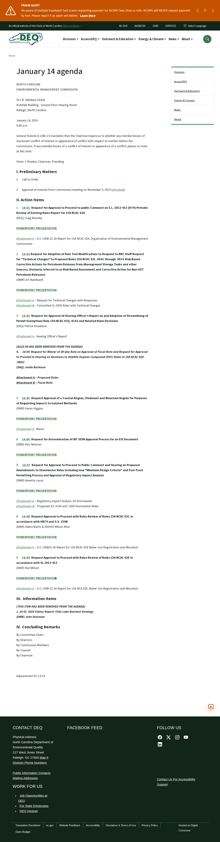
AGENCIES (140, 26)
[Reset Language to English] (185, 25)
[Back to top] (211, 707)
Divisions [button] (69, 39)
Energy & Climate (184, 100)
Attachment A (25, 239)
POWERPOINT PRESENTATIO (35, 578)
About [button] (186, 39)
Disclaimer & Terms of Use (121, 825)
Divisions (179, 72)
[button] (207, 39)
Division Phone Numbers (30, 762)
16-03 (26, 316)
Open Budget (22, 831)
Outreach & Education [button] (117, 39)
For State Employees (34, 806)
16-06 (26, 439)
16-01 (26, 208)
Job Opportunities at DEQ (32, 798)
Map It (44, 757)
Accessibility (93, 825)
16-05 (26, 398)
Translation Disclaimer (27, 825)
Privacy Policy (150, 825)
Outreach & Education (187, 91)
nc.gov (50, 825)
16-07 (26, 465)
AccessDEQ (180, 82)
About (177, 119)
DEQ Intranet (29, 811)
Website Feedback (69, 825)
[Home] (26, 35)
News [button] (173, 39)
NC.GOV (123, 26)
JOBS (155, 26)
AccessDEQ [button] (89, 39)
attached (118, 190)
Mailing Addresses (25, 778)
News (177, 110)
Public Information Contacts (32, 773)
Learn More (88, 16)
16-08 (26, 516)
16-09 (26, 558)
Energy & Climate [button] (151, 39)
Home (12, 56)
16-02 (26, 254)
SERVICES (170, 26)
